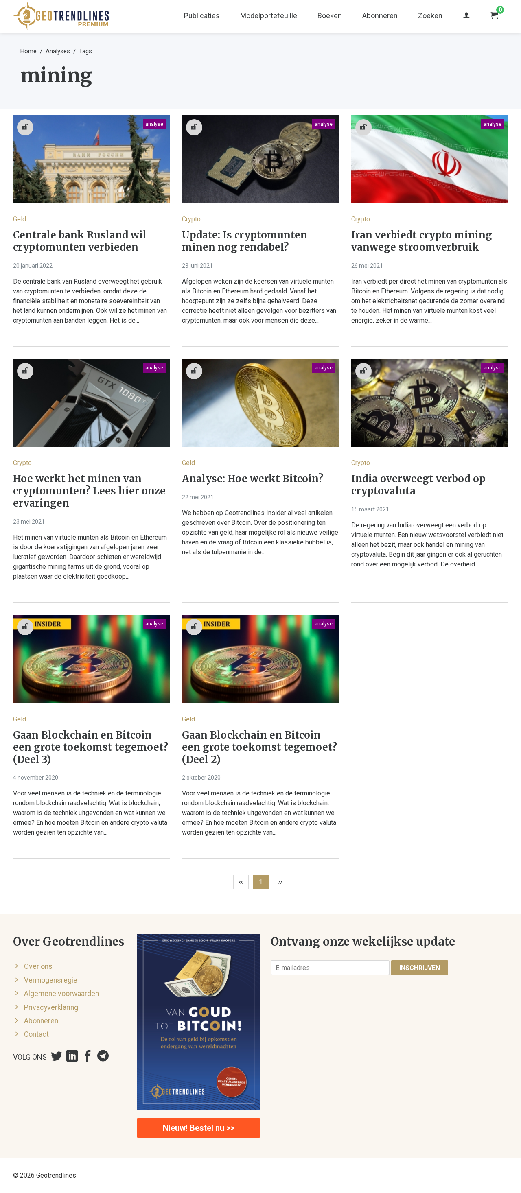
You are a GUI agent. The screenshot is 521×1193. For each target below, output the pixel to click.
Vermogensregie (50, 980)
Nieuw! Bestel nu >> (198, 1128)
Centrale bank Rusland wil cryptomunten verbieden (80, 241)
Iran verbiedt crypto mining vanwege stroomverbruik (421, 241)
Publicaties (202, 15)
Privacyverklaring (51, 1007)
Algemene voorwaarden (61, 994)
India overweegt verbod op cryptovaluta (418, 485)
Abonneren (380, 15)
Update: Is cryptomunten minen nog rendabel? (244, 241)
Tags (85, 51)
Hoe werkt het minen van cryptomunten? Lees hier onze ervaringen (89, 491)
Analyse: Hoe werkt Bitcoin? (252, 479)
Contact (36, 1034)
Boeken (329, 15)
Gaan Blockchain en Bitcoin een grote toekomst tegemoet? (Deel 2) (259, 747)
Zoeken (430, 15)
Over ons (38, 966)
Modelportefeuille (268, 15)
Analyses (58, 51)
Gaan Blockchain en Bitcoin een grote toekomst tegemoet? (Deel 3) (90, 747)
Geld (19, 219)
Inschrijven (419, 968)
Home (28, 51)
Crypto (191, 219)
